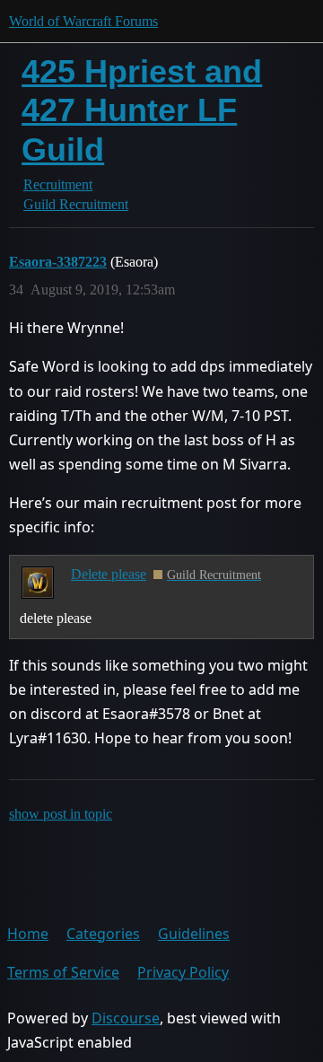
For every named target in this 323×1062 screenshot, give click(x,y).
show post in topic (60, 813)
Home (27, 934)
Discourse (126, 1018)
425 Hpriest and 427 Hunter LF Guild (142, 110)
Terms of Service (63, 972)
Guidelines (194, 934)
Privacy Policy (183, 972)
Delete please (108, 574)
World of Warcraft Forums (83, 21)
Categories (103, 934)
